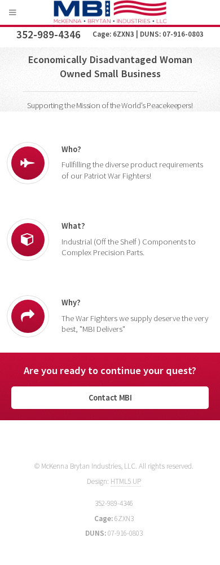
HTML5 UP (126, 481)
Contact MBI (110, 398)
